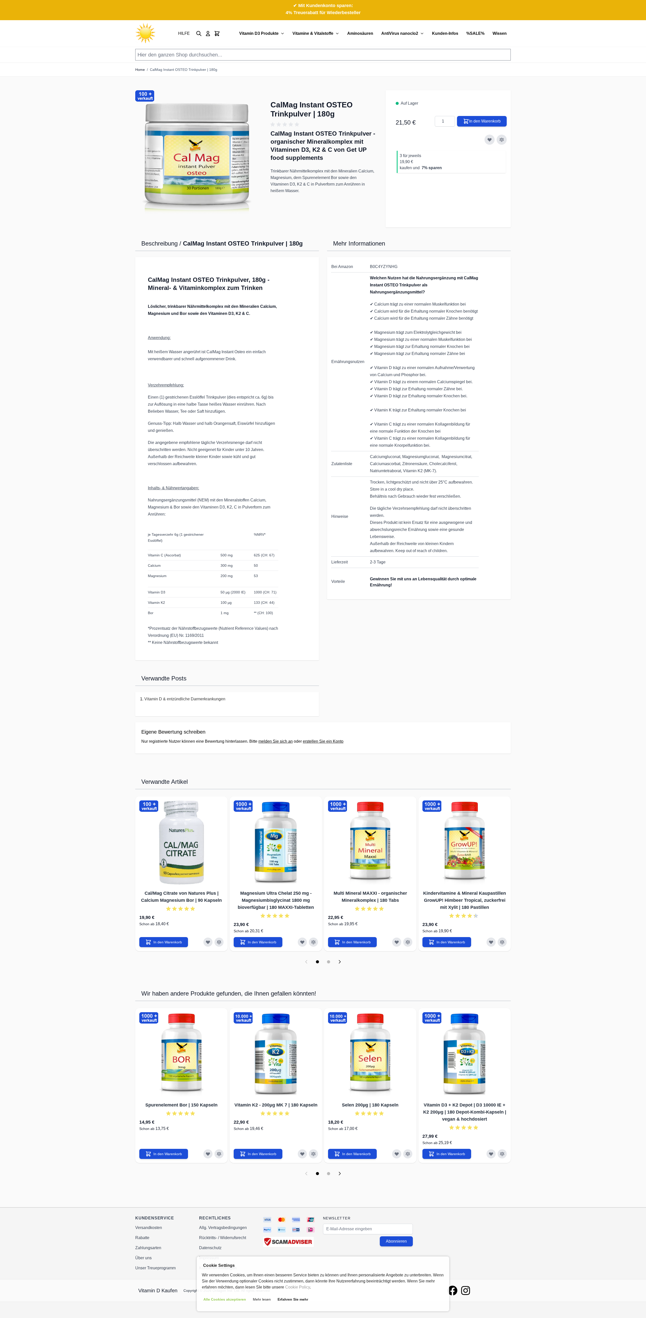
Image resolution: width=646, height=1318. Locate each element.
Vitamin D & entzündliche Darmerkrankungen (184, 699)
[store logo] (145, 33)
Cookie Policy (297, 1287)
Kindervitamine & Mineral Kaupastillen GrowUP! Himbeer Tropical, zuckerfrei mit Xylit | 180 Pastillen (464, 900)
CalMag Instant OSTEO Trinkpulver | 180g (183, 70)
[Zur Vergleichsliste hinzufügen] (502, 140)
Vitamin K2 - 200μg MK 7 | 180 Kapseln (275, 1104)
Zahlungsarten (148, 1248)
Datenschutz (210, 1248)
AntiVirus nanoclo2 (399, 33)
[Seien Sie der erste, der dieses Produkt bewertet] (323, 125)
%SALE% (475, 33)
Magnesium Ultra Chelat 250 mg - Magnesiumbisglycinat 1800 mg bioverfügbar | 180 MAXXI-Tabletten (276, 900)
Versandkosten (148, 1227)
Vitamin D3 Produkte (259, 33)
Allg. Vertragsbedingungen (223, 1227)
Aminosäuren (360, 33)
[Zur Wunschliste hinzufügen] (489, 140)
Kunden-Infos (445, 33)
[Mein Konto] (208, 34)
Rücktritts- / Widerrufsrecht (222, 1238)
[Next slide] (339, 961)
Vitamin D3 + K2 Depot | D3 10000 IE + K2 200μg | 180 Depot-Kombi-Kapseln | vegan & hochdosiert (464, 1112)
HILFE (184, 33)
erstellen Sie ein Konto (323, 741)
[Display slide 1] (317, 961)
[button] (197, 155)
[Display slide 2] (328, 961)
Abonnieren (396, 1241)
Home (140, 70)
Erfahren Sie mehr (293, 1299)
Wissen (500, 33)
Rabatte (142, 1238)
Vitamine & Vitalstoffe (312, 33)
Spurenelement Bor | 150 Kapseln (181, 1104)
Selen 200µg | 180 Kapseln (370, 1104)
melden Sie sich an (275, 741)
